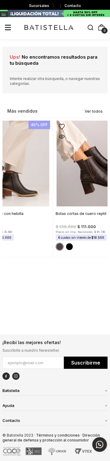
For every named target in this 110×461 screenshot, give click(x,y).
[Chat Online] (99, 444)
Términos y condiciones (58, 435)
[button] (90, 28)
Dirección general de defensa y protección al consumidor (51, 437)
